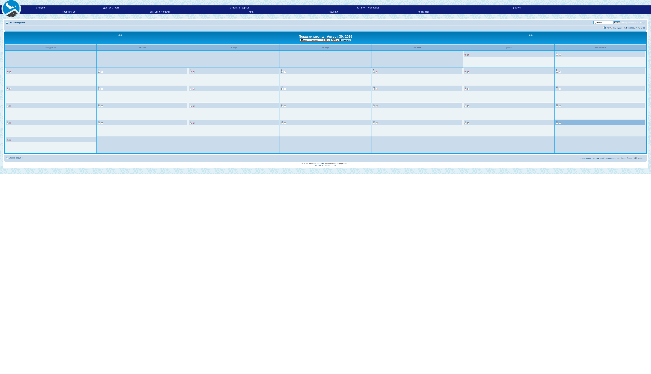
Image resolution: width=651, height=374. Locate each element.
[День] (466, 55)
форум (517, 7)
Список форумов (17, 23)
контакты (423, 11)
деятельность (111, 7)
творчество (68, 11)
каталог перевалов (368, 7)
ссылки (333, 11)
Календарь (618, 28)
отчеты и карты (239, 7)
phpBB (320, 163)
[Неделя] (468, 55)
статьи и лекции (160, 11)
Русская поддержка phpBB (325, 165)
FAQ (608, 28)
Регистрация (631, 28)
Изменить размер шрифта (642, 22)
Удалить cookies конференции (606, 158)
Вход (643, 28)
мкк (251, 11)
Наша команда (585, 158)
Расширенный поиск (629, 23)
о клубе (40, 7)
